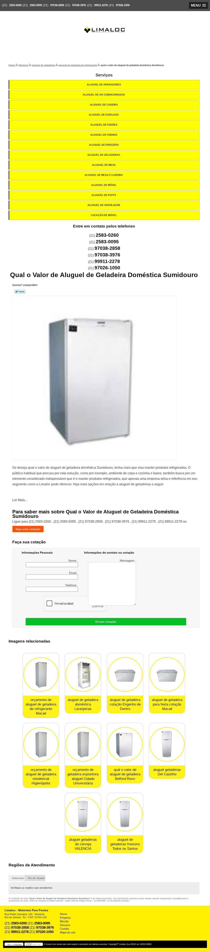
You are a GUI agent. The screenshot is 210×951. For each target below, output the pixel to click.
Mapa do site (67, 932)
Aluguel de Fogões (103, 124)
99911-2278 (101, 5)
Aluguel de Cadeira (104, 104)
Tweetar (20, 291)
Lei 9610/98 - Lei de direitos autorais (111, 901)
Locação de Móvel (104, 215)
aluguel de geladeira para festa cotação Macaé (167, 704)
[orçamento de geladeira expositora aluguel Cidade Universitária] (83, 744)
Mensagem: (128, 560)
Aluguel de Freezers (104, 144)
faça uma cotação (28, 529)
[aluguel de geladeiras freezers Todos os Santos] (125, 814)
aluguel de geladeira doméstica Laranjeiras (83, 704)
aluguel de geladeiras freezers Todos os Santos (125, 844)
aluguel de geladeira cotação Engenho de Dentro (125, 704)
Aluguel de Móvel (103, 185)
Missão (64, 921)
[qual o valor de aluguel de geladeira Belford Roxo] (125, 744)
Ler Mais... (19, 500)
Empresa (65, 917)
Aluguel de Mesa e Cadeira (104, 175)
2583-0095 (36, 5)
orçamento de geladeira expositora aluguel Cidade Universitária (82, 776)
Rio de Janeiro (36, 878)
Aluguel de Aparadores (104, 84)
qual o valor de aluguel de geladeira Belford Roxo (125, 774)
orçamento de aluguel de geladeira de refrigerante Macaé (41, 706)
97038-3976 (79, 5)
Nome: (73, 560)
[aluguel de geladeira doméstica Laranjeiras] (83, 674)
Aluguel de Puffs (103, 195)
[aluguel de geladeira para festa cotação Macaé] (167, 674)
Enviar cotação (105, 621)
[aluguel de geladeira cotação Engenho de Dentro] (125, 674)
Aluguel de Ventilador (104, 205)
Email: (73, 572)
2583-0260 (15, 5)
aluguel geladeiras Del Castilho (167, 772)
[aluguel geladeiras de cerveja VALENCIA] (83, 814)
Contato (64, 928)
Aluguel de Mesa (104, 165)
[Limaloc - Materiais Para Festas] (105, 21)
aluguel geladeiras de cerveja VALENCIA (83, 844)
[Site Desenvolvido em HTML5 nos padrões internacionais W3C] (33, 944)
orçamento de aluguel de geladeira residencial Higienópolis (41, 776)
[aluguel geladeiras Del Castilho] (167, 744)
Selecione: (18, 878)
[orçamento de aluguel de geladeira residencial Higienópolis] (41, 744)
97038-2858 (57, 5)
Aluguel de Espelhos (104, 114)
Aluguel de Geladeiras (103, 155)
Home (63, 914)
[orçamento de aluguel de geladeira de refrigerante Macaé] (41, 674)
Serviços (104, 75)
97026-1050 (123, 5)
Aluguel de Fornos (103, 134)
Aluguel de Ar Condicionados (104, 94)
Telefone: (71, 585)
